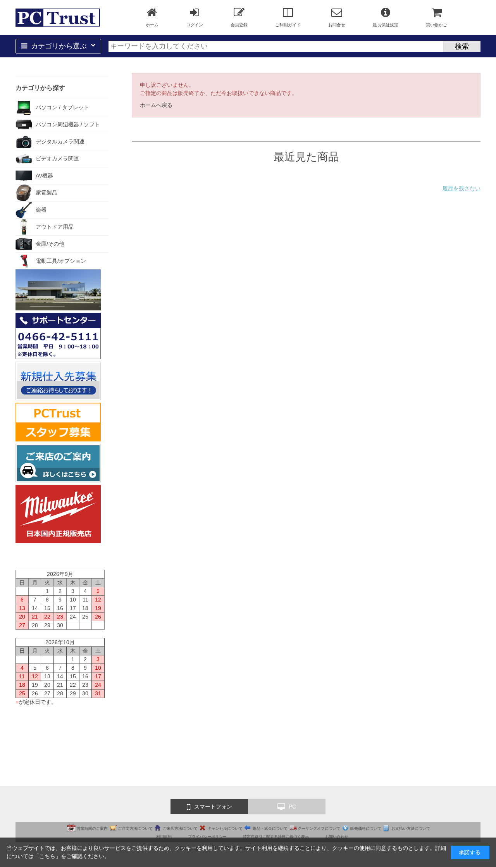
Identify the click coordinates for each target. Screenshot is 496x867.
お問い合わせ (336, 836)
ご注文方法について (135, 828)
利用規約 (164, 836)
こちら (47, 856)
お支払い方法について (410, 828)
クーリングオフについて (319, 828)
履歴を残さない (461, 188)
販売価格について (365, 828)
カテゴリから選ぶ (59, 46)
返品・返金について (270, 828)
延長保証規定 (385, 24)
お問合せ (336, 24)
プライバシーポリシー (207, 836)
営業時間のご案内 (92, 828)
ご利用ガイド (288, 24)
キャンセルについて (225, 828)
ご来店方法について (180, 828)
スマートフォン (213, 806)
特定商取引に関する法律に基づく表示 (276, 836)
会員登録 (239, 24)
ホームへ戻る (156, 105)
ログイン (194, 24)
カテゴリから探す (40, 87)
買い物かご (436, 24)
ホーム (152, 24)
